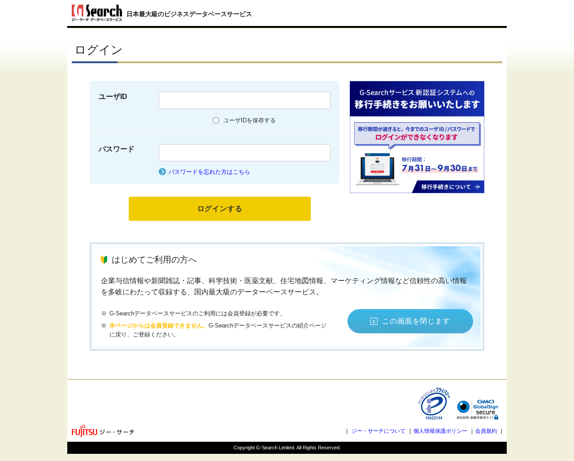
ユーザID (113, 96)
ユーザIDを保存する (249, 120)
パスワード (117, 149)
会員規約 (486, 431)
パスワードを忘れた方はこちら (209, 171)
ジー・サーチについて (378, 431)
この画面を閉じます (416, 321)
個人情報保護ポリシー (440, 431)
